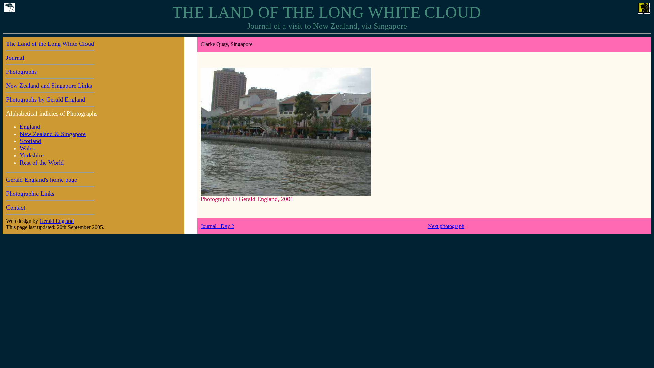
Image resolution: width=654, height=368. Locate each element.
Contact (15, 207)
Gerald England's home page (41, 179)
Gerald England (57, 221)
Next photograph (446, 226)
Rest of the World (42, 162)
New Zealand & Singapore (53, 134)
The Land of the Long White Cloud (50, 43)
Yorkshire (32, 155)
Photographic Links (30, 193)
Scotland (30, 141)
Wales (27, 148)
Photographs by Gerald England (45, 99)
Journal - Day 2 (217, 226)
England (30, 126)
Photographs (21, 71)
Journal (15, 57)
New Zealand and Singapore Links (49, 85)
